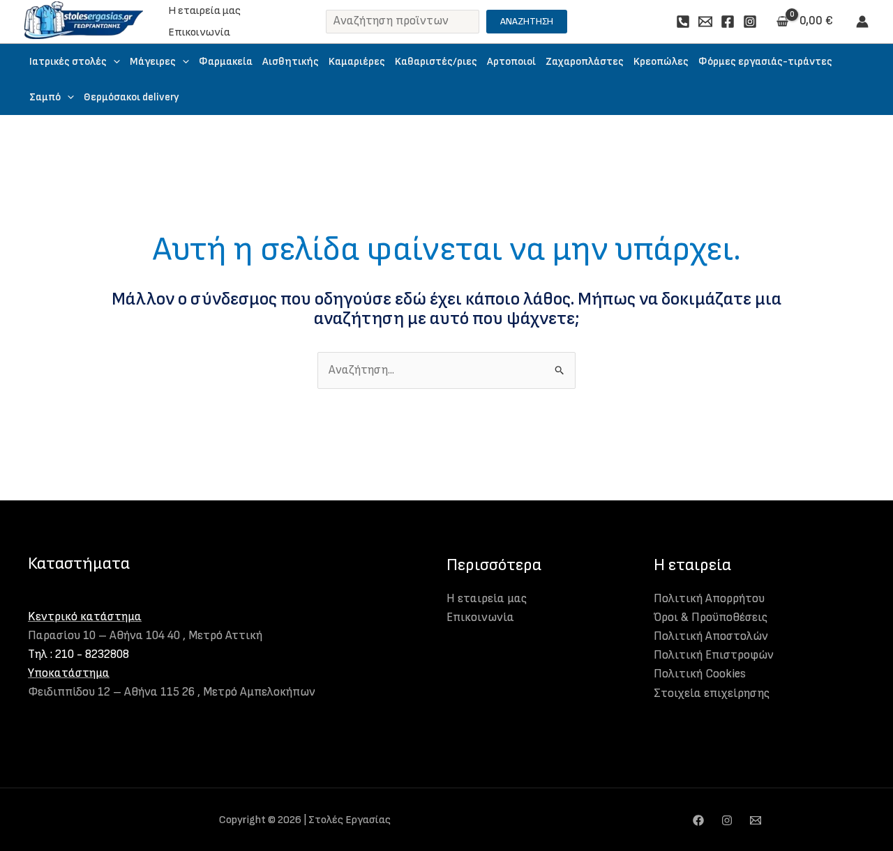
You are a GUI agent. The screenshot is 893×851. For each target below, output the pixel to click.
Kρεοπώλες (661, 61)
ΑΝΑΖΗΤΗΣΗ (526, 21)
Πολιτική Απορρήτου (709, 599)
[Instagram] (750, 22)
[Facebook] (728, 22)
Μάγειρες (153, 61)
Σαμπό (45, 97)
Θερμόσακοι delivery (131, 97)
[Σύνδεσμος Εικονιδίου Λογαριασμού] (862, 21)
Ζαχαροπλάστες (585, 61)
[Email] (705, 22)
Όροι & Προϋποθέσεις (710, 617)
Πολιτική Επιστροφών (714, 655)
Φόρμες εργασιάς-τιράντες (765, 61)
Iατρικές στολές (68, 61)
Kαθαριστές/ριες (436, 61)
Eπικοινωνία (199, 32)
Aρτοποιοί (511, 61)
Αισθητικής (290, 61)
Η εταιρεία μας (204, 10)
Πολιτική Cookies (700, 674)
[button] (113, 61)
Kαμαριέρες (357, 61)
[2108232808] (683, 22)
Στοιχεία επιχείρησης (712, 693)
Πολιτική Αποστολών (711, 636)
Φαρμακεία (226, 61)
